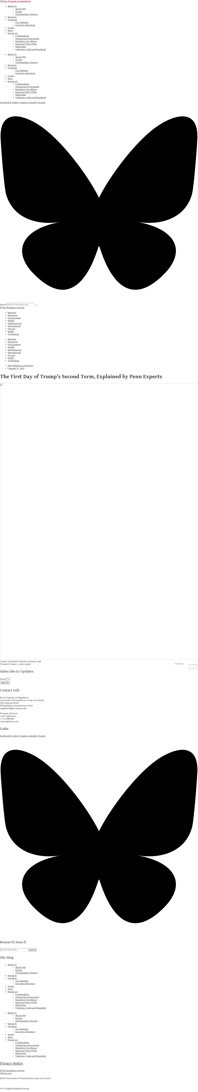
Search (3, 304)
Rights (11, 331)
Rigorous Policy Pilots (26, 44)
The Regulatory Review (26, 14)
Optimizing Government (27, 38)
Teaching (12, 19)
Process (11, 329)
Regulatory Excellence (26, 41)
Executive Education (25, 25)
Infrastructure (15, 323)
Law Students (21, 22)
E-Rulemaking (22, 36)
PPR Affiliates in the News (20, 365)
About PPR (20, 9)
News (10, 30)
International (14, 326)
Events (11, 28)
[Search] (36, 305)
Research (12, 17)
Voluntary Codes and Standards (30, 49)
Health (11, 320)
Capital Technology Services (17, 1088)
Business (12, 312)
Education (13, 315)
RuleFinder (20, 46)
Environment (14, 318)
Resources (13, 33)
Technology (13, 334)
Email (3, 679)
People (18, 11)
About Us (12, 6)
